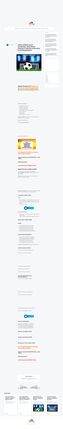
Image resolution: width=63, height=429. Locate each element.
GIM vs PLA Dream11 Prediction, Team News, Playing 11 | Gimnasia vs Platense (38, 398)
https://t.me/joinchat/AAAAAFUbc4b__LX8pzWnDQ (29, 158)
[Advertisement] (22, 5)
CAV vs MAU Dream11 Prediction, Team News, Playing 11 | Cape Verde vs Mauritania (52, 398)
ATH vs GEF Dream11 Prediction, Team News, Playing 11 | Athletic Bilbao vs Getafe (10, 398)
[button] (55, 28)
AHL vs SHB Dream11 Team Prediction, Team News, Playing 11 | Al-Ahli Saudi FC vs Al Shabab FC (24, 398)
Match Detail (46, 79)
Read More (6, 413)
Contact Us (46, 76)
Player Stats (46, 80)
